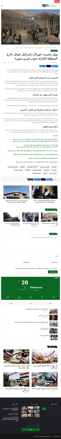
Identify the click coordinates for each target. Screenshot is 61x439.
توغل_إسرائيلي (18, 170)
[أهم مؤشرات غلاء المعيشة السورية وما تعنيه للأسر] (45, 356)
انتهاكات (27, 170)
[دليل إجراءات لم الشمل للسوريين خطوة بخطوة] (37, 408)
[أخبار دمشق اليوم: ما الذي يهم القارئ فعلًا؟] (49, 217)
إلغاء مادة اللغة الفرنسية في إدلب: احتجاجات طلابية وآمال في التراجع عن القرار (31, 322)
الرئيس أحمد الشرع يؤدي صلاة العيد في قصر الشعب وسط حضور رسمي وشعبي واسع (35, 141)
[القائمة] (2, 6)
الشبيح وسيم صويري (44, 335)
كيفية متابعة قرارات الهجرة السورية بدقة (45, 388)
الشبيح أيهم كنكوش (44, 328)
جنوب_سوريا (52, 173)
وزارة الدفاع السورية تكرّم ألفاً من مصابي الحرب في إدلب (43, 158)
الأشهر (50, 303)
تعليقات (11, 303)
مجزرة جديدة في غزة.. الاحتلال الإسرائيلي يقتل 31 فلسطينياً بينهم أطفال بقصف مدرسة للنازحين (33, 150)
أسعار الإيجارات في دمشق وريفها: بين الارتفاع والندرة (37, 309)
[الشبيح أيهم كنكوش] (53, 331)
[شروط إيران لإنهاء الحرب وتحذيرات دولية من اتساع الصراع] (11, 217)
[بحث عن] (59, 6)
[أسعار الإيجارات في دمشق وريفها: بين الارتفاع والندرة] (53, 311)
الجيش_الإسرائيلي (12, 167)
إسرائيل (54, 167)
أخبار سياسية (49, 47)
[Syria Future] (49, 5)
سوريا (44, 173)
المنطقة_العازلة (36, 170)
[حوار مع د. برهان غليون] (53, 317)
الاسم (56, 256)
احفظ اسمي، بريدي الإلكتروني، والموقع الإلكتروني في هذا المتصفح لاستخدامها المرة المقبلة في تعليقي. (35, 268)
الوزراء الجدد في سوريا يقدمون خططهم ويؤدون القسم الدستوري (41, 145)
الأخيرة (30, 303)
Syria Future (56, 436)
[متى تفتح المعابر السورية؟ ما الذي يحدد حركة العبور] (16, 379)
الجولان (22, 167)
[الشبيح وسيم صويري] (53, 337)
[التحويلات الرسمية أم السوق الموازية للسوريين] (24, 411)
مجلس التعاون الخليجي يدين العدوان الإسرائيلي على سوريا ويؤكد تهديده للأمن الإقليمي (35, 154)
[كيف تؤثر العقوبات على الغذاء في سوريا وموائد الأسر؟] (37, 415)
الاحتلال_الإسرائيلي (32, 167)
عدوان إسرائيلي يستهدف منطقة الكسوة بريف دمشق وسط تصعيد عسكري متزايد (36, 162)
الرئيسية (55, 47)
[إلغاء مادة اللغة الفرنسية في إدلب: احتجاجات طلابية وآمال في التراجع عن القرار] (53, 324)
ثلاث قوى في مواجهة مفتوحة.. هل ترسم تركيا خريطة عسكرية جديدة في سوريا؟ (37, 147)
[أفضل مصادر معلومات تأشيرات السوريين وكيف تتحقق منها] (16, 356)
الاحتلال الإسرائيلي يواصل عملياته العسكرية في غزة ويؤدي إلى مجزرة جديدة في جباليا (35, 139)
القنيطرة (46, 170)
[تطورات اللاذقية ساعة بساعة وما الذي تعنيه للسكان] (30, 415)
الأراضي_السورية (44, 167)
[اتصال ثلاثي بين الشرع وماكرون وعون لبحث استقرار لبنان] (30, 217)
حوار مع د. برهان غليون (43, 315)
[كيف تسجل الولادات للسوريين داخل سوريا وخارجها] (24, 415)
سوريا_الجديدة (36, 173)
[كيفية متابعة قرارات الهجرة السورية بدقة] (45, 379)
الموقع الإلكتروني (25, 262)
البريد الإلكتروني (54, 262)
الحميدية (54, 170)
